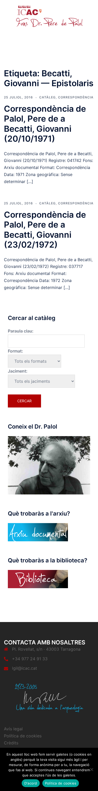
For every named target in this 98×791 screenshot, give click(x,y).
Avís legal (13, 728)
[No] (91, 769)
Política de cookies (23, 735)
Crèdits (11, 742)
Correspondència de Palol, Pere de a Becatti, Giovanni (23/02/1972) (45, 230)
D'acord (30, 783)
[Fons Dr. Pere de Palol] (49, 16)
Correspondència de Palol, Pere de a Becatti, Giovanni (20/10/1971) (45, 124)
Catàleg (47, 97)
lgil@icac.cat (24, 668)
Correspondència (76, 97)
